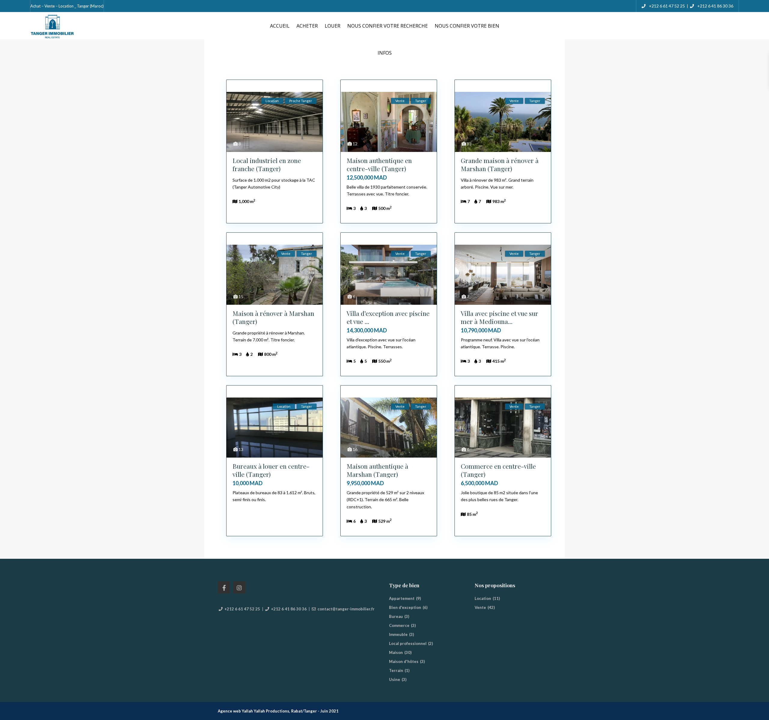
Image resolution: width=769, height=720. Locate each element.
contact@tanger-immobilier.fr (346, 609)
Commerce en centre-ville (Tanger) (498, 470)
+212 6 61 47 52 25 (666, 5)
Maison (396, 652)
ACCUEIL (280, 26)
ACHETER (307, 26)
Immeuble (398, 634)
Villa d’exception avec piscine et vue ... (388, 317)
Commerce (399, 625)
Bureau (396, 616)
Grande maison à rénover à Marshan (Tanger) (500, 164)
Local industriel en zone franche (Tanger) (267, 164)
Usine (394, 679)
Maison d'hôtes (403, 661)
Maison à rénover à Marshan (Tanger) (273, 317)
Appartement (402, 598)
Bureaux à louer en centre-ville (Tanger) (271, 470)
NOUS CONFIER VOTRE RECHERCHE (387, 26)
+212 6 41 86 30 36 (715, 5)
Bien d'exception (405, 607)
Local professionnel (408, 643)
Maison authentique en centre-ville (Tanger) (379, 164)
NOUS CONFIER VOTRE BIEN (467, 26)
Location (483, 598)
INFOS (385, 53)
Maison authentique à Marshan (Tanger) (377, 470)
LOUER (332, 26)
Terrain (396, 670)
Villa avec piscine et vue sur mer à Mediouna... (499, 317)
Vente (480, 607)
